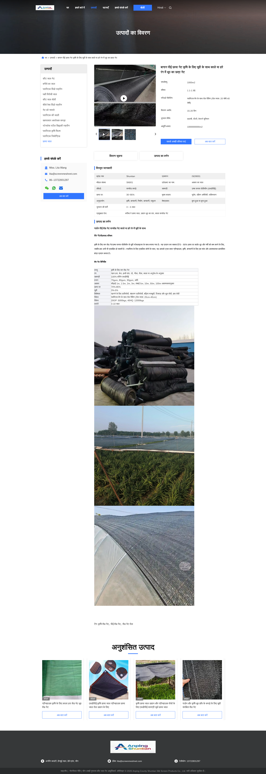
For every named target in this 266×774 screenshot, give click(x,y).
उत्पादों (94, 7)
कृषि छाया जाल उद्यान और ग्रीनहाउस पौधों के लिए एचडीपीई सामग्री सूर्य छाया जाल (155, 705)
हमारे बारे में (80, 7)
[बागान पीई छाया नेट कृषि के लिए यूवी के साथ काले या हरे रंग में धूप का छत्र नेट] (125, 95)
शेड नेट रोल (128, 624)
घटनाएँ (106, 7)
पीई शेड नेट (116, 624)
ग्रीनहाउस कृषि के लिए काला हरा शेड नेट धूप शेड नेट (61, 705)
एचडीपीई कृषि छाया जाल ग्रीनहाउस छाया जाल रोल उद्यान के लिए (107, 705)
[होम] (45, 7)
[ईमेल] (60, 188)
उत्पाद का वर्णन (161, 155)
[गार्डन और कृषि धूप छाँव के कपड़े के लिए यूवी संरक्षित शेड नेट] (202, 679)
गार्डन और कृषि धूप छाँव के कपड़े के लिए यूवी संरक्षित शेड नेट (202, 705)
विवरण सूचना (115, 155)
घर (67, 7)
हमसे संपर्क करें (121, 7)
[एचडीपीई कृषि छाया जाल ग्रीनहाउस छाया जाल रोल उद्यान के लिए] (108, 679)
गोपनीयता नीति (75, 771)
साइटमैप (64, 771)
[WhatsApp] (53, 188)
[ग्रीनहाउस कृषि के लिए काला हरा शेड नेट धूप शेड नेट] (62, 679)
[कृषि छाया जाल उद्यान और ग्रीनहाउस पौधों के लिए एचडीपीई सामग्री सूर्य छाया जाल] (155, 679)
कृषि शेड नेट (103, 624)
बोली (143, 7)
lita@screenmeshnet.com (63, 174)
